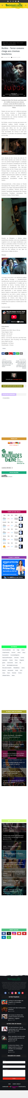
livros (3, 665)
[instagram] (13, 1)
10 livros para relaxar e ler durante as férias (13, 854)
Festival (11, 660)
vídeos (13, 675)
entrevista (16, 657)
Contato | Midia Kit (17, 1083)
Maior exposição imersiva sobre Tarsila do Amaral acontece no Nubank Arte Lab (13, 727)
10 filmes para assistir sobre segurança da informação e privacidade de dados (13, 836)
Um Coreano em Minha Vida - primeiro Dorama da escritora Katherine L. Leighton (16, 1016)
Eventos (22, 657)
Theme (14, 1087)
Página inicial (5, 42)
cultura (18, 652)
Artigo (18, 650)
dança (24, 652)
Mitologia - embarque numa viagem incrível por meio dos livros (12, 890)
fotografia (22, 660)
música (23, 667)
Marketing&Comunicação (12, 665)
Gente (16, 662)
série (21, 670)
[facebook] (8, 1)
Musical (4, 670)
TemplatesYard (14, 1086)
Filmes (16, 660)
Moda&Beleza (16, 667)
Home (9, 1083)
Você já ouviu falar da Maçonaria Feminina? (17, 1008)
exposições (4, 660)
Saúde (16, 670)
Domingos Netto (6, 57)
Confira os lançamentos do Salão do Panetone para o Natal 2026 (12, 772)
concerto (13, 652)
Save (11, 354)
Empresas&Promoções (7, 657)
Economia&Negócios (15, 655)
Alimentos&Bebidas (6, 650)
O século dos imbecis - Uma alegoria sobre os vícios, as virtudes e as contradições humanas (12, 736)
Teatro (8, 672)
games (3, 662)
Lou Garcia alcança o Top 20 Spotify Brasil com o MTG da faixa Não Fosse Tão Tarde (14, 718)
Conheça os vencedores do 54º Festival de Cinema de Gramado (13, 781)
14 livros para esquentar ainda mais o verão (13, 881)
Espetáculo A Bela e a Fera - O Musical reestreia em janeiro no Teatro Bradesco (13, 863)
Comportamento (5, 652)
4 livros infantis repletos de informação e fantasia (14, 872)
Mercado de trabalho (6, 667)
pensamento (10, 670)
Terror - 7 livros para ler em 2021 (11, 846)
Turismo (20, 672)
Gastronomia (10, 662)
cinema (10, 42)
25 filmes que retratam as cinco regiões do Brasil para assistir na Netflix (13, 745)
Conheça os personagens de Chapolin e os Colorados (15, 1001)
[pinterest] (16, 1)
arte (14, 650)
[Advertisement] (14, 24)
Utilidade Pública (6, 675)
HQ (20, 662)
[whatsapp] (9, 937)
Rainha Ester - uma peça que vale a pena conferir (14, 827)
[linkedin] (4, 937)
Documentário (5, 655)
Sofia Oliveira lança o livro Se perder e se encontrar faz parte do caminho (14, 763)
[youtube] (18, 1)
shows (3, 672)
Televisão (14, 672)
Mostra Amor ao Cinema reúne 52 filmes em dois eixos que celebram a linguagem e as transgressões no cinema (14, 754)
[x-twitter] (10, 1)
